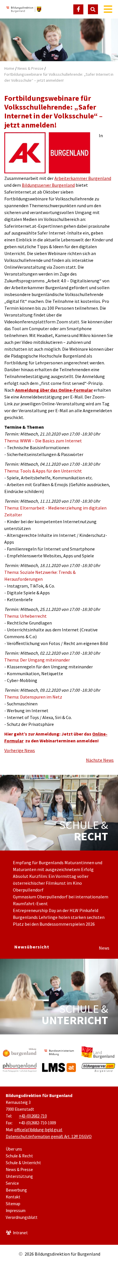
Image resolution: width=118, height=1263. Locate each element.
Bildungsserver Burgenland (48, 185)
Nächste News (100, 760)
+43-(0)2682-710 (33, 1116)
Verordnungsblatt (22, 1217)
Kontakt (13, 1197)
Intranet (20, 1232)
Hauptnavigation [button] (108, 9)
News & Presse (30, 68)
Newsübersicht (31, 947)
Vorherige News (19, 750)
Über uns (14, 1149)
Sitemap (13, 1203)
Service (12, 1183)
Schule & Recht (19, 1156)
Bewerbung (16, 1190)
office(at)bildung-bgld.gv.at (38, 1129)
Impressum (15, 1210)
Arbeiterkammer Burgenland (82, 178)
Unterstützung (19, 1176)
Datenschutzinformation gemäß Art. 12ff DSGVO (49, 1136)
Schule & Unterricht (23, 1162)
